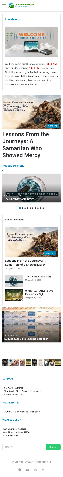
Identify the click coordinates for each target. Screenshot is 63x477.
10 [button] (43, 208)
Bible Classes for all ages (28, 391)
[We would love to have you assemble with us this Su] (10, 362)
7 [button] (35, 208)
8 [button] (38, 208)
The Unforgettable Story (19, 199)
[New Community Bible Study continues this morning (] (40, 362)
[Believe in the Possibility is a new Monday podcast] (5, 362)
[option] (31, 188)
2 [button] (22, 208)
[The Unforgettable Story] (31, 188)
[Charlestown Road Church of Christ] (21, 5)
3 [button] (25, 208)
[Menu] (4, 6)
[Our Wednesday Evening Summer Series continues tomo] (28, 362)
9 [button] (40, 208)
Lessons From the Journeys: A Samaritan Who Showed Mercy (25, 145)
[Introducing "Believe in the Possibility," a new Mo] (34, 362)
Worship (19, 387)
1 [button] (20, 208)
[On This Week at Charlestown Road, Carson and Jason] (22, 362)
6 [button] (32, 208)
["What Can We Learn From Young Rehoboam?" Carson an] (16, 362)
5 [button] (30, 208)
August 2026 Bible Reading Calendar (26, 338)
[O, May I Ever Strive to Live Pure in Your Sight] (14, 295)
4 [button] (27, 208)
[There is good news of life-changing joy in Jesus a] (46, 362)
